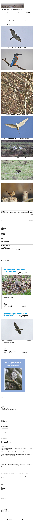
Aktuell (2, 420)
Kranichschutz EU (3, 487)
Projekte (2, 407)
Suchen (2, 219)
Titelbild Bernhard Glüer (4, 509)
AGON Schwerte (3, 247)
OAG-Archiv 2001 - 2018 (4, 434)
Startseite (27, 1)
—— (1, 508)
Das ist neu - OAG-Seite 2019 (5, 441)
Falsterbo (2, 229)
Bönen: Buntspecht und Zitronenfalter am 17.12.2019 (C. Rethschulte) (8, 212)
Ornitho (2, 235)
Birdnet (2, 227)
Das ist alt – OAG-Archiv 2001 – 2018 (5, 511)
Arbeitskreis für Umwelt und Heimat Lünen (7, 248)
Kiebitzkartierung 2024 (5, 408)
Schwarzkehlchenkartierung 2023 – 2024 (6, 405)
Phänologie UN (3, 410)
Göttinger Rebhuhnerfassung (5, 241)
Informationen (15, 474)
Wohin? (2, 238)
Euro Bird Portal (3, 228)
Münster (2, 232)
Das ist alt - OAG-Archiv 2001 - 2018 (6, 442)
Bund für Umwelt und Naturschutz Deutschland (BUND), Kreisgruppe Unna (11, 249)
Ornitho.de (16, 454)
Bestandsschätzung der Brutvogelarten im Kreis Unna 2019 (9, 409)
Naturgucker (3, 233)
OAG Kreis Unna (5, 9)
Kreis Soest (3, 488)
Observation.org (3, 234)
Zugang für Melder (4, 440)
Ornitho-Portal (5, 474)
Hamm (2, 230)
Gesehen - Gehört (7, 206)
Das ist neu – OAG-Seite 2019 (4, 510)
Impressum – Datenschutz (4, 507)
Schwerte (2, 237)
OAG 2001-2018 (32, 1)
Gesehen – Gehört (3, 406)
